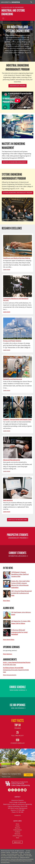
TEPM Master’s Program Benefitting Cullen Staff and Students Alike (20, 574)
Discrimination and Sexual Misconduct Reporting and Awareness (16, 861)
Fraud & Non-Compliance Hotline (9, 855)
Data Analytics (8, 500)
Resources (17, 834)
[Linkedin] (22, 789)
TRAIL (21, 854)
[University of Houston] (10, 2)
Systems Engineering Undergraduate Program (17, 193)
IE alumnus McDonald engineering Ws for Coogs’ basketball (19, 632)
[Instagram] (19, 789)
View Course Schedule (17, 690)
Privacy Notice (28, 855)
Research (17, 828)
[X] (12, 789)
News (17, 837)
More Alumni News (8, 639)
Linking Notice (21, 855)
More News (6, 600)
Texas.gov (3, 854)
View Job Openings (17, 708)
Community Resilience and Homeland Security (15, 299)
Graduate (17, 832)
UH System (27, 852)
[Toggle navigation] (3, 18)
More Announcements (9, 675)
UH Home (28, 850)
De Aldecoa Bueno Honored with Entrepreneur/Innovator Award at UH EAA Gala (16, 670)
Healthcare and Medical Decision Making (16, 258)
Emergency (21, 852)
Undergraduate (17, 830)
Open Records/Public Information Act (10, 857)
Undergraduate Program (17, 86)
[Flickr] (15, 789)
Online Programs (17, 836)
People (18, 826)
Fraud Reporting (27, 854)
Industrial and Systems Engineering (13, 12)
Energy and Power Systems (12, 341)
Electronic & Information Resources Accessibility (21, 859)
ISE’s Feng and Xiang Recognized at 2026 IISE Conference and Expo (21, 593)
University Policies (5, 862)
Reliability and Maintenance (12, 379)
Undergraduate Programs (17, 538)
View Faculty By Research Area (17, 520)
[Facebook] (9, 789)
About (17, 824)
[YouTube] (25, 789)
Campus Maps (14, 852)
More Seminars (7, 654)
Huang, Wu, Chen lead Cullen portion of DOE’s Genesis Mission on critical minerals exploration (20, 584)
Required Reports (5, 859)
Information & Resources (17, 556)
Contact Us (17, 815)
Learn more (6, 269)
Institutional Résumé (24, 857)
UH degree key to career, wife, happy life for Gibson (21, 622)
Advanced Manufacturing (11, 460)
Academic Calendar (5, 852)
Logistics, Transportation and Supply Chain (17, 419)
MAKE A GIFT (17, 842)
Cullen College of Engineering (12, 7)
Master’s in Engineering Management (14, 162)
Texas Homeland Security (13, 854)
